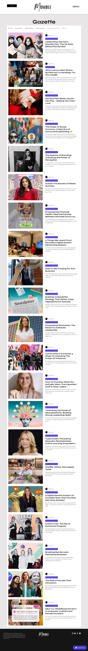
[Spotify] (80, 633)
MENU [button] (76, 6)
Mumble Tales (18, 28)
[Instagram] (73, 633)
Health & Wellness (29, 28)
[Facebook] (77, 633)
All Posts (10, 28)
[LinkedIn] (75, 633)
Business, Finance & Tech (54, 28)
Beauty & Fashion (40, 28)
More (64, 28)
